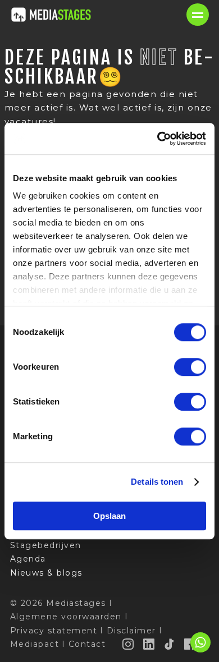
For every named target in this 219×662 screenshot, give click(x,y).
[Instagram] (128, 644)
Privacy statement (54, 631)
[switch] (190, 367)
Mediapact (35, 644)
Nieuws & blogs (46, 573)
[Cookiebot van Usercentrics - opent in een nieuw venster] (157, 138)
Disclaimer (131, 631)
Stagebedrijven (45, 545)
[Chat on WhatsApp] (200, 650)
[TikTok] (169, 644)
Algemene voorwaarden (66, 617)
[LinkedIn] (149, 644)
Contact (87, 644)
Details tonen (157, 481)
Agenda (28, 559)
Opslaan (109, 516)
